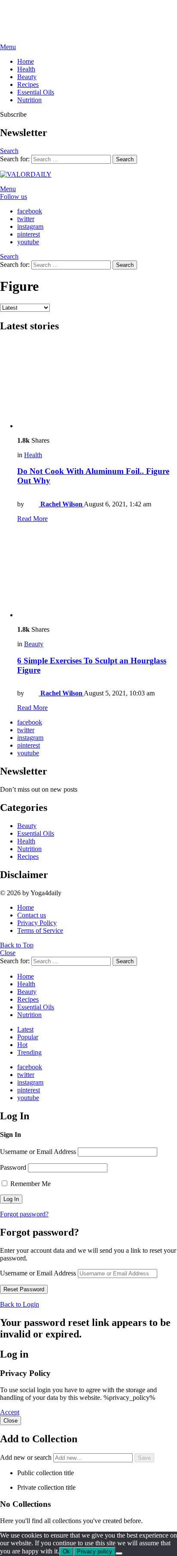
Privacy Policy (37, 922)
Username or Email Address (38, 1151)
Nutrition (29, 100)
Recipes (28, 84)
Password (13, 1167)
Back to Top (17, 945)
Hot (22, 1044)
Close (7, 952)
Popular (27, 1037)
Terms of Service (40, 930)
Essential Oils (35, 92)
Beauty (27, 76)
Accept (9, 1412)
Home (25, 61)
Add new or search (26, 1457)
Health (26, 69)
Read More (32, 518)
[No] (119, 1553)
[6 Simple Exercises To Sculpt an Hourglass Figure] (97, 574)
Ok (66, 1551)
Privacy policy (94, 1551)
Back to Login (19, 1304)
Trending (29, 1052)
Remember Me (30, 1183)
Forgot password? (24, 1214)
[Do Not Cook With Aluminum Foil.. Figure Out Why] (97, 385)
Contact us (31, 915)
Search (125, 159)
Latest (25, 1029)
